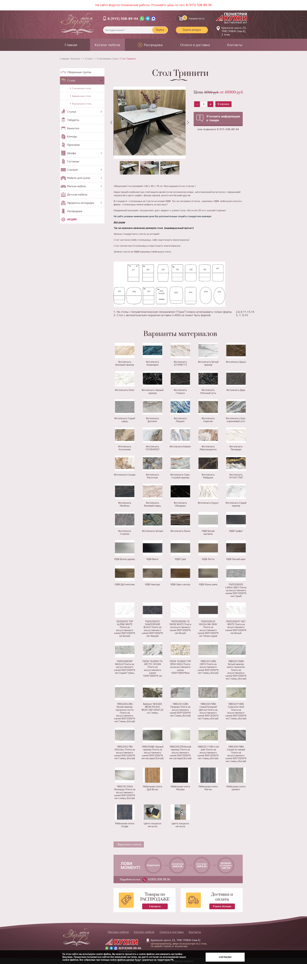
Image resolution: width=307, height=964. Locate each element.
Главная (71, 45)
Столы (88, 58)
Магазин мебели (118, 932)
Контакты (234, 45)
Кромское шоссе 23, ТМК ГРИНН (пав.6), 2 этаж (233, 31)
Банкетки (73, 128)
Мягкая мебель (76, 186)
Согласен (225, 957)
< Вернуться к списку (129, 844)
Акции (72, 219)
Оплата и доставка (195, 45)
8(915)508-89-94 (130, 948)
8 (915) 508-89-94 (199, 5)
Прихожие (73, 145)
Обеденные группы (79, 72)
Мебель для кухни (78, 178)
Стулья (71, 111)
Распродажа (153, 45)
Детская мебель (77, 194)
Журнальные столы (81, 103)
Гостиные (73, 161)
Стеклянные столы (107, 58)
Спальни (72, 170)
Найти (160, 30)
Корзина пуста (194, 18)
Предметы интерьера (80, 203)
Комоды (72, 136)
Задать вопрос (191, 30)
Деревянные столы (81, 96)
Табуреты (73, 120)
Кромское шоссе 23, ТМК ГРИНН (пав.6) (177, 943)
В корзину (223, 104)
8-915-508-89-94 (228, 129)
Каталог (75, 58)
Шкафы (71, 153)
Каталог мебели (107, 45)
